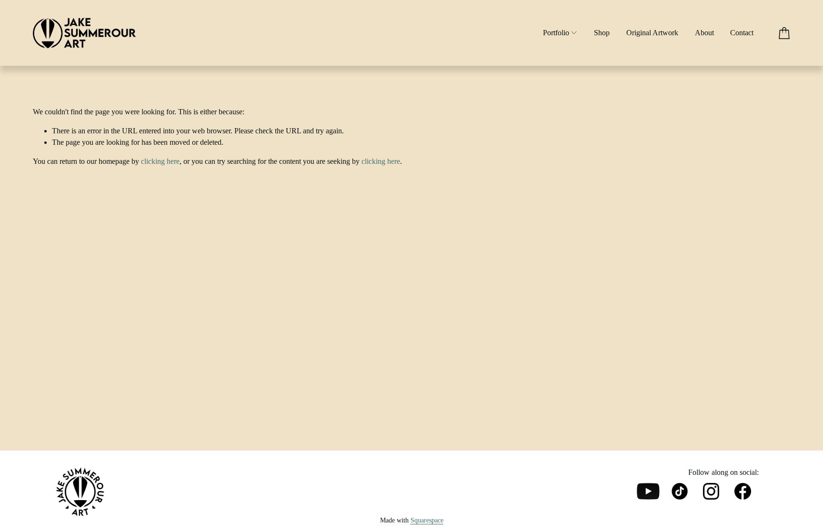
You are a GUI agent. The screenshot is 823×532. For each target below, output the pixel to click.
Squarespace (427, 520)
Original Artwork (652, 33)
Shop (602, 33)
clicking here (160, 161)
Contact (741, 33)
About (704, 33)
